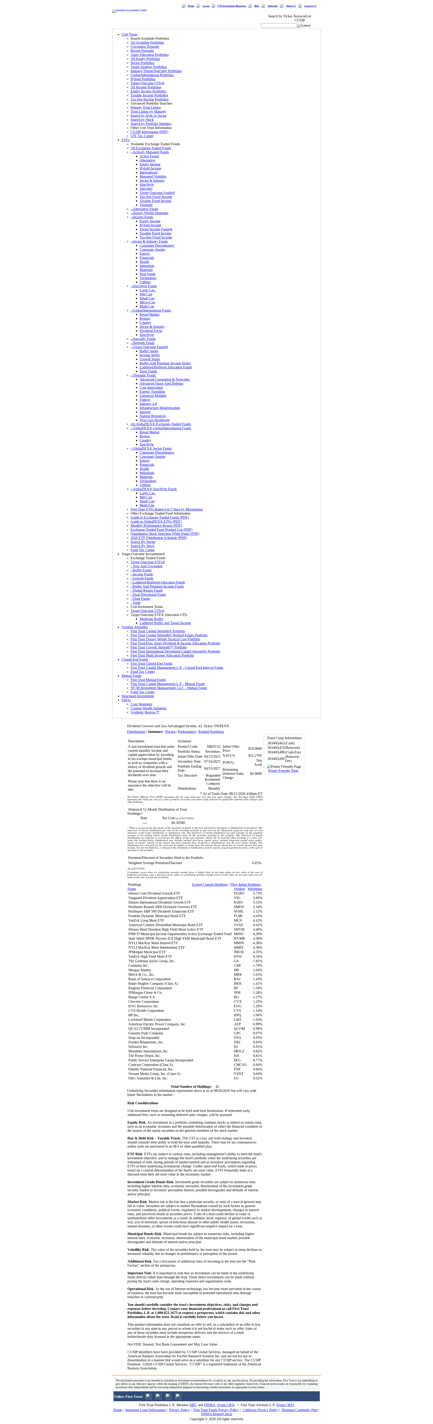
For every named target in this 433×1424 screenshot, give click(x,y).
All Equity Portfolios (145, 59)
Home (191, 6)
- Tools (135, 603)
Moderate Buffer (151, 619)
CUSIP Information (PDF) (149, 132)
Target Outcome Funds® (157, 193)
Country (145, 322)
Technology (148, 278)
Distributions (136, 732)
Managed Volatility (153, 176)
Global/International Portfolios (152, 75)
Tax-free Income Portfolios (150, 99)
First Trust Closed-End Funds (152, 663)
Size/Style (147, 184)
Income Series (150, 355)
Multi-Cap (147, 306)
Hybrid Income (150, 168)
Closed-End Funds (135, 659)
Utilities (145, 282)
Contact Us (310, 6)
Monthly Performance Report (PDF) (156, 525)
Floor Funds (148, 371)
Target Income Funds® (156, 229)
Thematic (146, 205)
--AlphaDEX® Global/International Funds (161, 428)
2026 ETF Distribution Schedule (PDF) (159, 538)
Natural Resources (153, 416)
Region (145, 318)
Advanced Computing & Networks (165, 379)
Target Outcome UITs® (147, 83)
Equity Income (150, 164)
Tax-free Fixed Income (156, 197)
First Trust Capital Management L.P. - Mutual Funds (168, 684)
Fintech (145, 400)
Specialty (146, 189)
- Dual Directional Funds (148, 594)
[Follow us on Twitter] (148, 1398)
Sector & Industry (152, 180)
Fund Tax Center (143, 550)
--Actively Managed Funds (150, 152)
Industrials (147, 266)
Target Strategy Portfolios (149, 67)
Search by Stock (142, 120)
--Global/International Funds (151, 310)
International (148, 172)
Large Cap (148, 290)
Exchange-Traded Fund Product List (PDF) (161, 529)
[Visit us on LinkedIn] (158, 1398)
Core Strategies (141, 704)
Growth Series (150, 359)
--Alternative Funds (144, 209)
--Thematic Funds (143, 375)
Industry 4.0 (148, 404)
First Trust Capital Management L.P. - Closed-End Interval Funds (177, 667)
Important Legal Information (145, 1410)
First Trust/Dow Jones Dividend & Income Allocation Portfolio (175, 643)
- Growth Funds (142, 578)
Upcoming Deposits (145, 46)
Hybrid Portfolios (143, 79)
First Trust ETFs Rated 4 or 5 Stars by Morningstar (167, 509)
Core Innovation (151, 387)
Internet (145, 412)
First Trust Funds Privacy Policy (216, 1410)
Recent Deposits (142, 51)
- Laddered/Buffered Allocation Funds (158, 582)
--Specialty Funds (143, 339)
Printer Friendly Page (283, 771)
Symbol (239, 889)
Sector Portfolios (142, 63)
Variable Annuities (135, 627)
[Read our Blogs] (178, 1398)
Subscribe (272, 6)
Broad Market (149, 314)
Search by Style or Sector (149, 115)
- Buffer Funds (141, 570)
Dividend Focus (151, 331)
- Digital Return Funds (147, 590)
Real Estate (148, 274)
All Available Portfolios (147, 42)
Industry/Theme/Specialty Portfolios (156, 71)
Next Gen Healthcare (155, 420)
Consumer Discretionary (157, 245)
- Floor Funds (140, 598)
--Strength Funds (142, 343)
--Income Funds (142, 217)
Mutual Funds (131, 676)
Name (131, 889)
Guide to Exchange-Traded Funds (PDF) (160, 517)
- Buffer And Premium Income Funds (157, 586)
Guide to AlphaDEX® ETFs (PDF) (156, 521)
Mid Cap (146, 294)
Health (144, 262)
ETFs (125, 140)
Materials (146, 270)
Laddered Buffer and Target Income (165, 623)
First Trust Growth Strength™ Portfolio (159, 647)
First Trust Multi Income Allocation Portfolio (162, 655)
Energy (145, 253)
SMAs (126, 700)
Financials (147, 258)
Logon (206, 6)
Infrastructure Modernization (160, 408)
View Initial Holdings (245, 884)
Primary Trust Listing (146, 107)
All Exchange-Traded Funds (151, 148)
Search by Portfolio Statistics (151, 124)
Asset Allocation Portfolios (150, 55)
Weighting (255, 889)
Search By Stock (142, 546)
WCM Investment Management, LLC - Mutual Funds (169, 688)
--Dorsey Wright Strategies (149, 213)
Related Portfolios (211, 732)
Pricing (170, 732)
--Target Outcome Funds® (149, 347)
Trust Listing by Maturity (148, 111)
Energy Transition (152, 391)
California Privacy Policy (260, 1410)
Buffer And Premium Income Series (165, 363)
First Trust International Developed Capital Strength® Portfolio (175, 651)
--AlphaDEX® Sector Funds (151, 448)
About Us (291, 6)
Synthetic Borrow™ (145, 712)
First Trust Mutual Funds (148, 680)
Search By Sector (143, 542)
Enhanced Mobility (153, 396)
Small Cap (147, 298)
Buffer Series (149, 351)
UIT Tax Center (142, 136)
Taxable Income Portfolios (149, 95)
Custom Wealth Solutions (149, 708)
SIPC (193, 1405)
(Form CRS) (226, 1405)
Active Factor (149, 156)
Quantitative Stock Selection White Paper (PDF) (165, 534)
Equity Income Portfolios (148, 91)
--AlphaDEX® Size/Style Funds (154, 489)
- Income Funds (142, 574)
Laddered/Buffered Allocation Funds (166, 367)
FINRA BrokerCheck (216, 1414)
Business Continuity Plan (300, 1410)
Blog (256, 6)
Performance (187, 732)
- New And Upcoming (147, 566)
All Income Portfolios (146, 87)
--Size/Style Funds (144, 286)
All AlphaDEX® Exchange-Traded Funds (161, 424)
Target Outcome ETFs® (148, 562)
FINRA (209, 1405)
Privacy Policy (179, 1410)
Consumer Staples (152, 249)
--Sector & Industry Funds (149, 241)
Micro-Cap (147, 302)
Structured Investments (138, 696)
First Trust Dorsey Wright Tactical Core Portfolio (165, 639)
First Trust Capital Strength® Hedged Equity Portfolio (169, 635)
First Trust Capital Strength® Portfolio (158, 631)
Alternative (147, 160)
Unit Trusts (129, 34)
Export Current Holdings (210, 884)
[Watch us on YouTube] (168, 1398)
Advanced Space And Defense (161, 383)
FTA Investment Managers (232, 6)
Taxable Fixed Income (155, 201)
